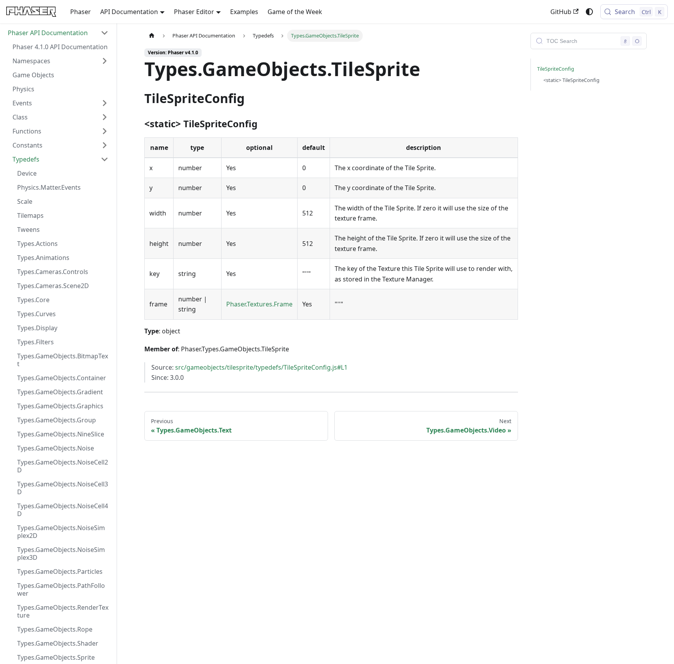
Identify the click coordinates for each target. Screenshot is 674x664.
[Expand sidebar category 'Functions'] (104, 131)
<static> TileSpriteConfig (571, 80)
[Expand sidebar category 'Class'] (104, 117)
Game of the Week (295, 11)
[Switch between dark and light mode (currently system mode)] (589, 11)
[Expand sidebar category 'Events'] (104, 103)
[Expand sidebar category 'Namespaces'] (104, 61)
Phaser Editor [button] (194, 11)
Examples (244, 11)
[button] (58, 33)
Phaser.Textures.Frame (259, 304)
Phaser (80, 11)
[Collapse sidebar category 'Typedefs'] (104, 159)
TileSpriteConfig (555, 68)
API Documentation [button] (129, 11)
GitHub (560, 11)
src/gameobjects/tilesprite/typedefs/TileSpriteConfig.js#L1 (261, 367)
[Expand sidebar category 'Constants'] (104, 145)
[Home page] (151, 36)
